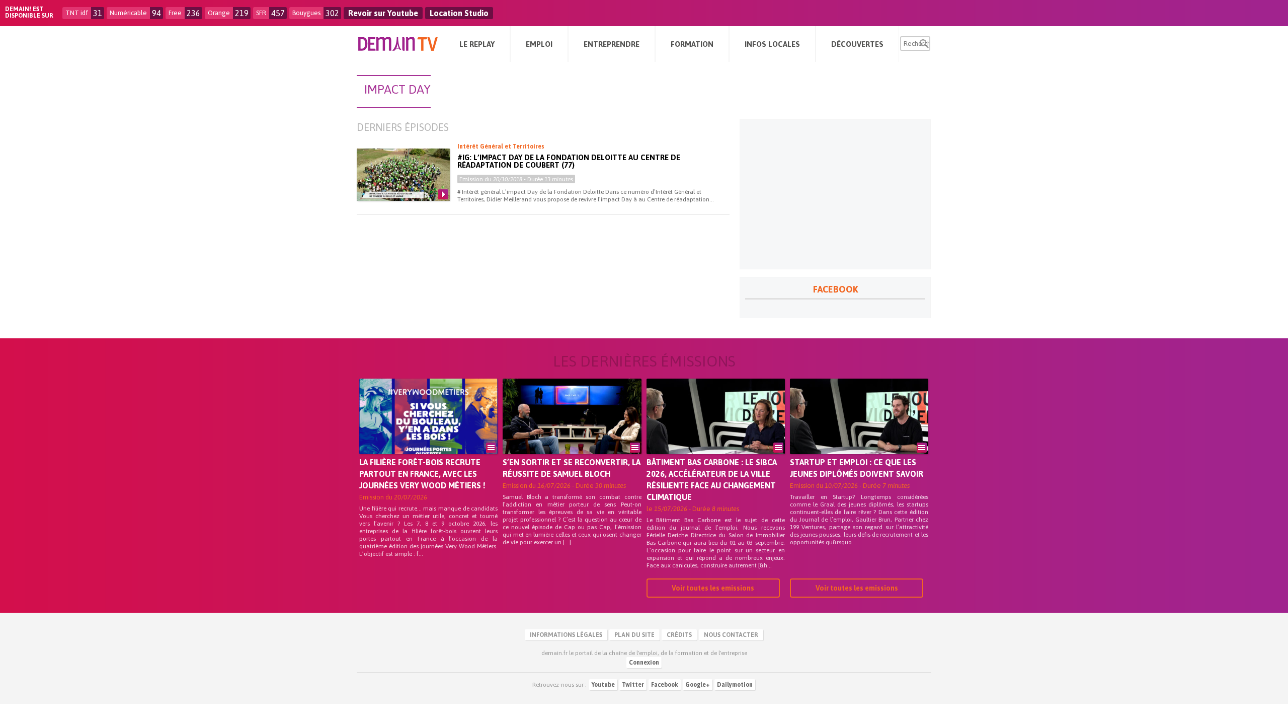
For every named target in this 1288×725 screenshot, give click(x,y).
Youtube (603, 684)
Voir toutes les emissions (713, 588)
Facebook (664, 684)
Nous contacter (731, 634)
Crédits (679, 634)
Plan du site (634, 634)
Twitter (633, 684)
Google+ (697, 684)
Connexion (644, 662)
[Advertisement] (835, 194)
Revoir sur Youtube (383, 13)
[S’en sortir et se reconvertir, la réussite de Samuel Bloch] (572, 430)
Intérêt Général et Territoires (500, 146)
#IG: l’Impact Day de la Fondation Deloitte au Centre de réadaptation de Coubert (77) (568, 161)
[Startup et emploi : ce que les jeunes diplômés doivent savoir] (859, 430)
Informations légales (566, 634)
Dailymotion (735, 684)
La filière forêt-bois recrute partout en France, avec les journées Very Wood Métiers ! (422, 474)
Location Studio (459, 13)
